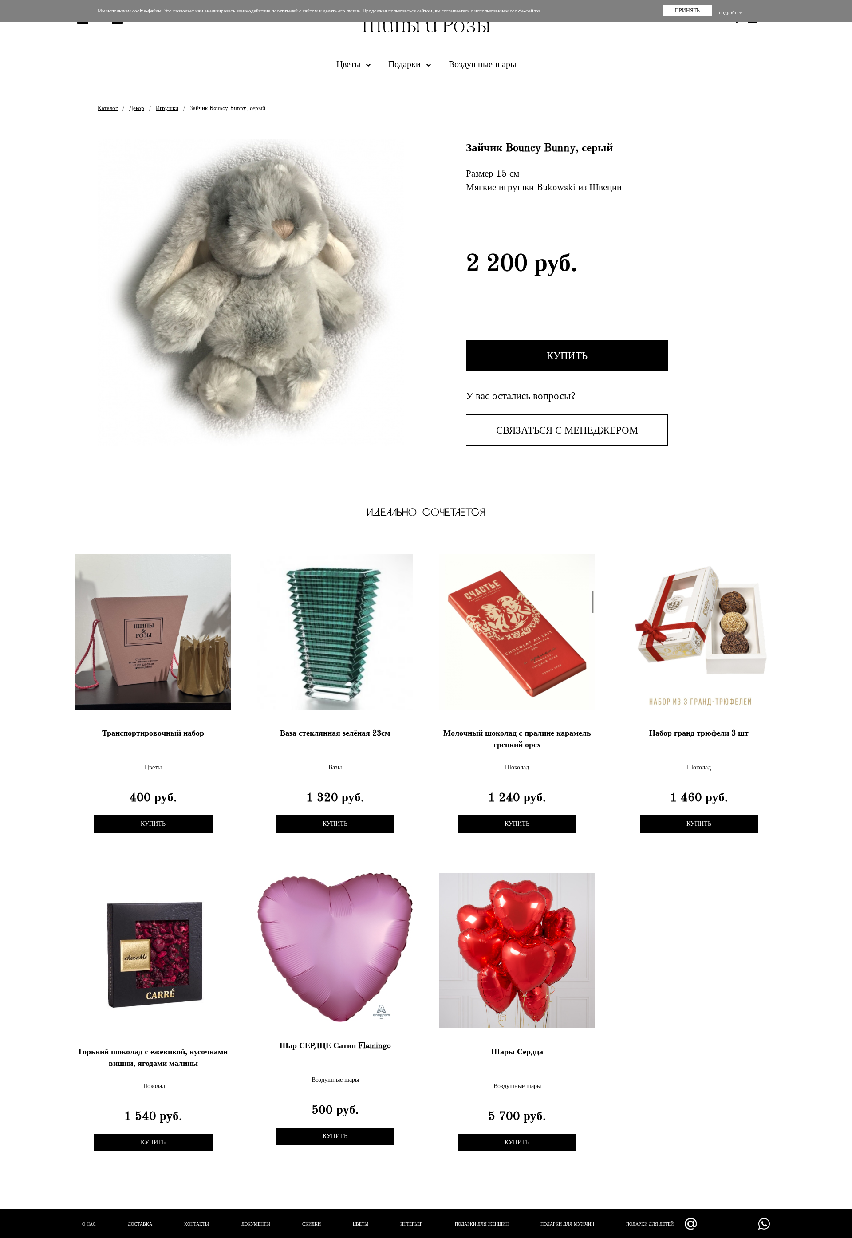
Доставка (140, 1224)
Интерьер (411, 1224)
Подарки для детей (650, 1224)
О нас (89, 1224)
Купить (567, 355)
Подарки (405, 64)
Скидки (311, 1224)
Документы (255, 1224)
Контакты (196, 1224)
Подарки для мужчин (567, 1224)
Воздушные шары (482, 64)
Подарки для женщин (482, 1224)
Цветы (349, 64)
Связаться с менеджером (567, 430)
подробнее (730, 13)
